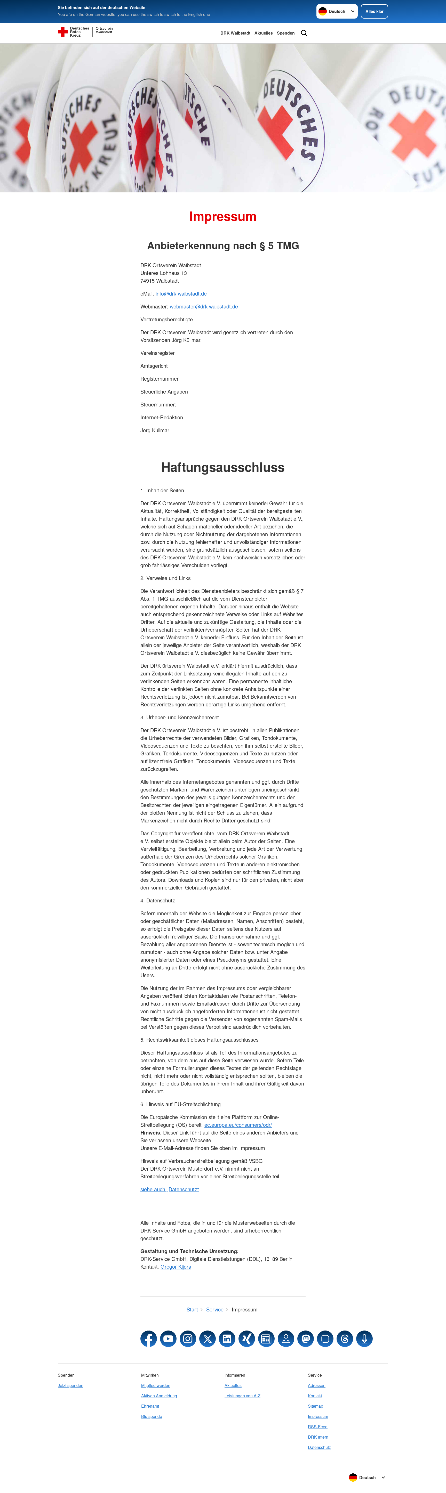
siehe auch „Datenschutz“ (169, 1189)
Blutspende (151, 1416)
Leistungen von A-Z (242, 1396)
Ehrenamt (150, 1406)
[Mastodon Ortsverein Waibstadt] (305, 1339)
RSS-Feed (318, 1427)
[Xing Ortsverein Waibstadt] (246, 1339)
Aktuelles (263, 33)
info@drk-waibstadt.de (181, 293)
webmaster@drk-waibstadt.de (204, 306)
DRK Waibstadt (235, 33)
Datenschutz (319, 1447)
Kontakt (315, 1396)
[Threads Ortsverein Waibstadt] (345, 1339)
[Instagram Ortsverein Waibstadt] (188, 1339)
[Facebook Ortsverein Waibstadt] (148, 1339)
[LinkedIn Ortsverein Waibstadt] (227, 1339)
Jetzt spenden (70, 1385)
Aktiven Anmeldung (159, 1396)
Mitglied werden (155, 1385)
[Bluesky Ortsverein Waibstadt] (325, 1339)
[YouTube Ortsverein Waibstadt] (168, 1339)
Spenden (286, 33)
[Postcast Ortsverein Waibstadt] (364, 1339)
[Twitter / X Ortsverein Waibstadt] (207, 1339)
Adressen (316, 1385)
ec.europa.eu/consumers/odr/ (238, 1124)
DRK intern (318, 1437)
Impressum (318, 1416)
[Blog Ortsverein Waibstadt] (266, 1339)
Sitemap (315, 1406)
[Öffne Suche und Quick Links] (304, 33)
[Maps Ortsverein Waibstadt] (286, 1339)
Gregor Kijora (176, 1266)
